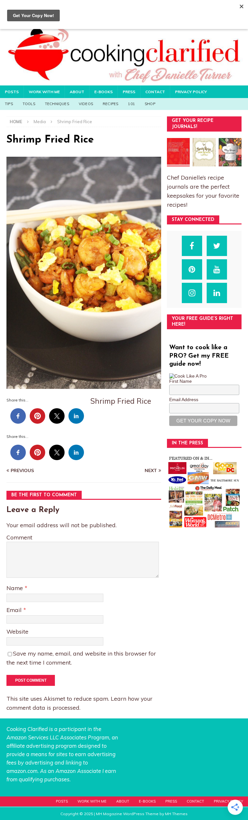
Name (15, 587)
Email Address (183, 399)
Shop (150, 104)
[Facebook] (192, 246)
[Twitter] (217, 246)
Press (129, 91)
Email (14, 609)
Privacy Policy (191, 91)
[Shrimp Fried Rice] (83, 385)
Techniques (57, 104)
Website (17, 631)
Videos (86, 104)
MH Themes (176, 813)
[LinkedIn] (217, 293)
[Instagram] (192, 293)
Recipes (110, 104)
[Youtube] (217, 269)
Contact (155, 91)
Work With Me (44, 91)
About (77, 91)
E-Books (103, 91)
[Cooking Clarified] (124, 81)
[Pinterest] (192, 269)
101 (131, 104)
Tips (9, 104)
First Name (180, 381)
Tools (29, 104)
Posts (12, 91)
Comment (19, 537)
